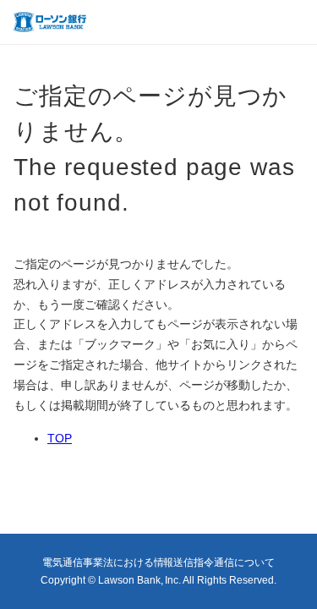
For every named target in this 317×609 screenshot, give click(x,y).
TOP (59, 438)
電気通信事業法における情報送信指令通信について (159, 562)
